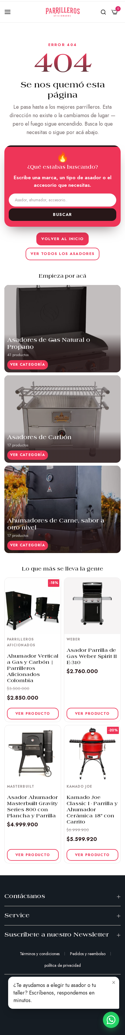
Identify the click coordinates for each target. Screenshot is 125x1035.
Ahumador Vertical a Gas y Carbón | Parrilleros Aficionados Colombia (32, 668)
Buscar (62, 214)
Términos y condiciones (40, 954)
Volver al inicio (62, 239)
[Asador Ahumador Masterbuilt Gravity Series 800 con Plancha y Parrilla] (33, 753)
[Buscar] (103, 12)
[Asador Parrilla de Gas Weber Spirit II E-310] (92, 606)
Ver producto (32, 713)
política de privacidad (62, 965)
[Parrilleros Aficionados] (62, 12)
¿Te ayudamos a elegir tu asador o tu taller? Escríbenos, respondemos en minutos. (54, 992)
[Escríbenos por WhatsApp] (111, 1020)
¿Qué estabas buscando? (62, 167)
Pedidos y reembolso (88, 954)
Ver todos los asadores (63, 253)
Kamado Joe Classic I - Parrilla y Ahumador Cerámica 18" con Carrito (92, 809)
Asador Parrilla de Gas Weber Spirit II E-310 (92, 656)
